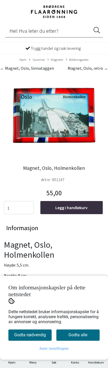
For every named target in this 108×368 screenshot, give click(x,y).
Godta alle (77, 334)
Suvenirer (39, 59)
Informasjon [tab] (22, 228)
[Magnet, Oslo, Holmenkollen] (54, 116)
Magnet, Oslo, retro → (88, 68)
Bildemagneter (79, 59)
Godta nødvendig (30, 334)
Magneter (57, 59)
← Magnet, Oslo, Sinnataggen (27, 68)
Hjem (22, 59)
